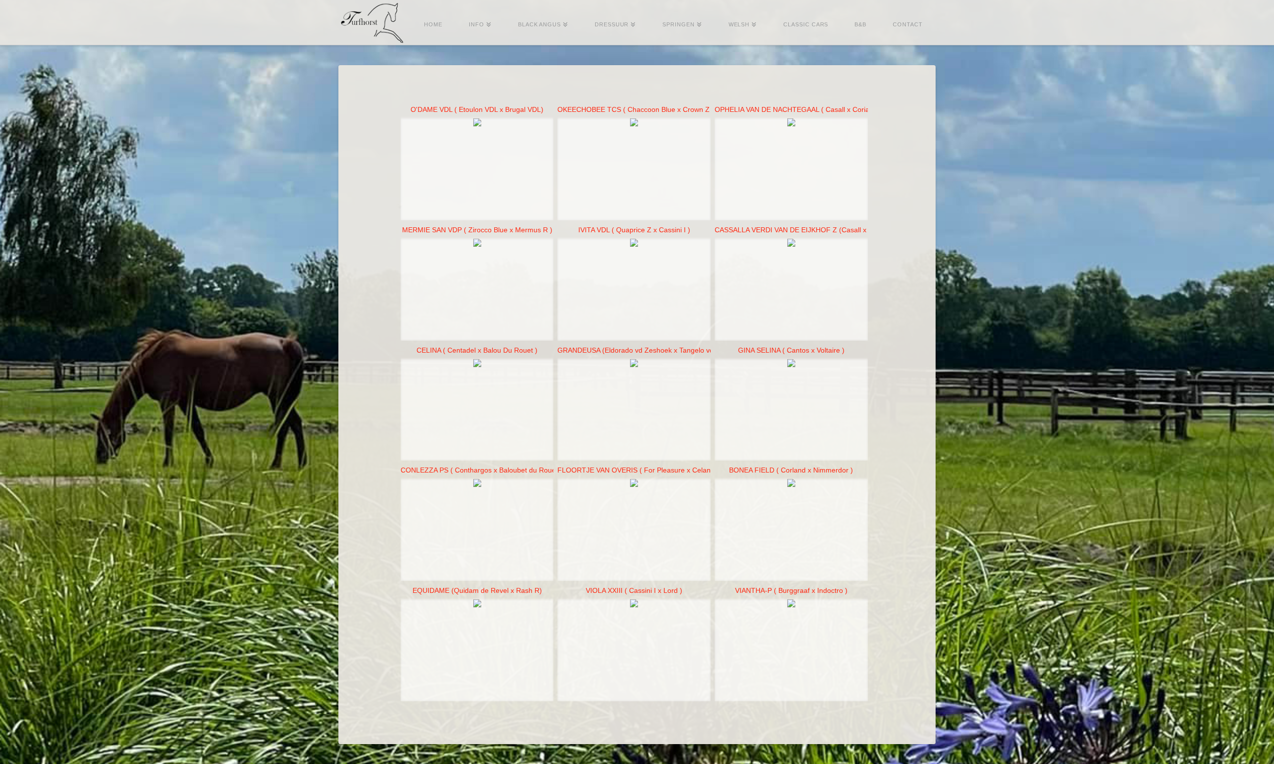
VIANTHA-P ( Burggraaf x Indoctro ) (791, 590)
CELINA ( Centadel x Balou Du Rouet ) (477, 350)
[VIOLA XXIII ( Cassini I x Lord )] (634, 650)
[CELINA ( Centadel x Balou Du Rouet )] (477, 410)
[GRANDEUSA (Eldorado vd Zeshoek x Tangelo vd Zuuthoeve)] (634, 410)
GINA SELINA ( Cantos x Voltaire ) (791, 350)
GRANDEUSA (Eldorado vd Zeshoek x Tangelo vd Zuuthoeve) (654, 350)
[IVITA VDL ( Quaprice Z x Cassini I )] (634, 290)
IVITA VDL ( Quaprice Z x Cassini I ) (634, 230)
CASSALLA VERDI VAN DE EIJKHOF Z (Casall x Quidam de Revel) (820, 230)
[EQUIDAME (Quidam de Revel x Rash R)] (477, 650)
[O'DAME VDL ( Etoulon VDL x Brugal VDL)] (477, 169)
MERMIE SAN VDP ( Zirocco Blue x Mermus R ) (477, 230)
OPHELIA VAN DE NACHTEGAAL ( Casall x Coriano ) (798, 109)
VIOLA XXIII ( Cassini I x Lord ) (634, 590)
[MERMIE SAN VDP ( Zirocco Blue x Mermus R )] (477, 290)
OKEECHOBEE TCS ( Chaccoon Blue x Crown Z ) (635, 109)
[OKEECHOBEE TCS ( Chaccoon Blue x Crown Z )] (634, 169)
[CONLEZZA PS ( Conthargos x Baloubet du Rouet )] (477, 530)
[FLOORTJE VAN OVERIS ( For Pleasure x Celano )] (634, 530)
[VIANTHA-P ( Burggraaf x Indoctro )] (791, 650)
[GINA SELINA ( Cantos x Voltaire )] (791, 410)
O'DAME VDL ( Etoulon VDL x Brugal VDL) (477, 109)
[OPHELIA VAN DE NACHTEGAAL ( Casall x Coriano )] (791, 169)
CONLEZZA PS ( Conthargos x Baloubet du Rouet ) (481, 470)
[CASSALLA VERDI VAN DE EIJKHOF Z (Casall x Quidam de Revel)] (791, 290)
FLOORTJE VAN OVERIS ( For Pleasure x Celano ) (638, 470)
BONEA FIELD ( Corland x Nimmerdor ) (791, 470)
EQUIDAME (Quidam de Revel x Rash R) (477, 590)
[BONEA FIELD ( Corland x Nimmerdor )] (791, 530)
